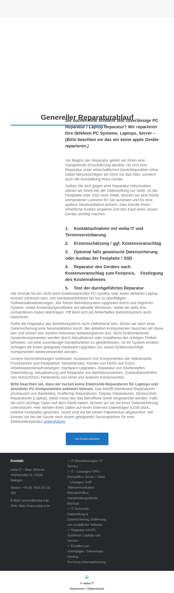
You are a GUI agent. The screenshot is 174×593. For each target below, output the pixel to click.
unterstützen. (55, 421)
